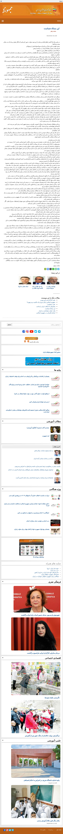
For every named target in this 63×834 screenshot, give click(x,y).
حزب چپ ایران (54, 570)
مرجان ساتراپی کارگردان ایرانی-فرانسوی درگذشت (43, 653)
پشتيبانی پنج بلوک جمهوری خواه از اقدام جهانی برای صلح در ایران (31, 529)
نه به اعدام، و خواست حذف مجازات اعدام (38, 521)
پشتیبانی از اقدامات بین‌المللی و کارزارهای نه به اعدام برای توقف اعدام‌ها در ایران (27, 376)
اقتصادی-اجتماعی (53, 658)
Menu (60, 1)
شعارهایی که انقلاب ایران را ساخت (45, 306)
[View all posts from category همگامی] (3, 489)
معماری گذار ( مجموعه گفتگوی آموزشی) (38, 428)
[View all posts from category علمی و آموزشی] (3, 741)
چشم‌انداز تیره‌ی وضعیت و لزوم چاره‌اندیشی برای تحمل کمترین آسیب (34, 477)
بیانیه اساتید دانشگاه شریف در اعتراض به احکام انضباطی (42, 780)
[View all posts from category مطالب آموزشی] (3, 421)
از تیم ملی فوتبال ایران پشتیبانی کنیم (39, 402)
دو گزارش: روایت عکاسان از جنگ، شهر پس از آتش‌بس (42, 735)
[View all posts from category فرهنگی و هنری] (3, 582)
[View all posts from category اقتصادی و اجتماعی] (3, 658)
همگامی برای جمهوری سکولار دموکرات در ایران (46, 576)
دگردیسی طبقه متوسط (52, 697)
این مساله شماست (50, 308)
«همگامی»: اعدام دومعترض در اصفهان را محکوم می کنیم (33, 513)
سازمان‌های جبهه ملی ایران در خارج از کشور (46, 572)
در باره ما (51, 829)
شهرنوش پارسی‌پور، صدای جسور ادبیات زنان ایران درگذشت (40, 615)
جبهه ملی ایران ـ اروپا (53, 568)
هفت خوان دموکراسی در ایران (47, 311)
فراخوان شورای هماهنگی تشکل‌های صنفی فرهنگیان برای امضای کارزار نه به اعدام (30, 470)
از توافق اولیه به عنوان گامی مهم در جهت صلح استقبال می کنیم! (31, 393)
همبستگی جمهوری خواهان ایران (50, 574)
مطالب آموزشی (54, 421)
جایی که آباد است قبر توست (47, 300)
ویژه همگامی (55, 489)
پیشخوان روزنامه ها (38, 557)
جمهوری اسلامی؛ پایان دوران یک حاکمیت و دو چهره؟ (41, 302)
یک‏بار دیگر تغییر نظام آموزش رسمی (48, 820)
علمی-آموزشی (54, 740)
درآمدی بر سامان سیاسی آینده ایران (43, 458)
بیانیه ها (57, 370)
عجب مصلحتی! (51, 304)
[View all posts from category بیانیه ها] (3, 370)
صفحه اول (58, 829)
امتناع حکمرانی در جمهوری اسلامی (45, 313)
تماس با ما (42, 829)
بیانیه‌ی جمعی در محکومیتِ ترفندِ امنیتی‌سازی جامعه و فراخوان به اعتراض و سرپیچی (37, 466)
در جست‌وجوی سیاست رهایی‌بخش (43, 450)
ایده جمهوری (45, 436)
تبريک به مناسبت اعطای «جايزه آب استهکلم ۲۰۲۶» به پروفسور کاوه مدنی (29, 495)
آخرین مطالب (56, 446)
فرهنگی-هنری (54, 582)
